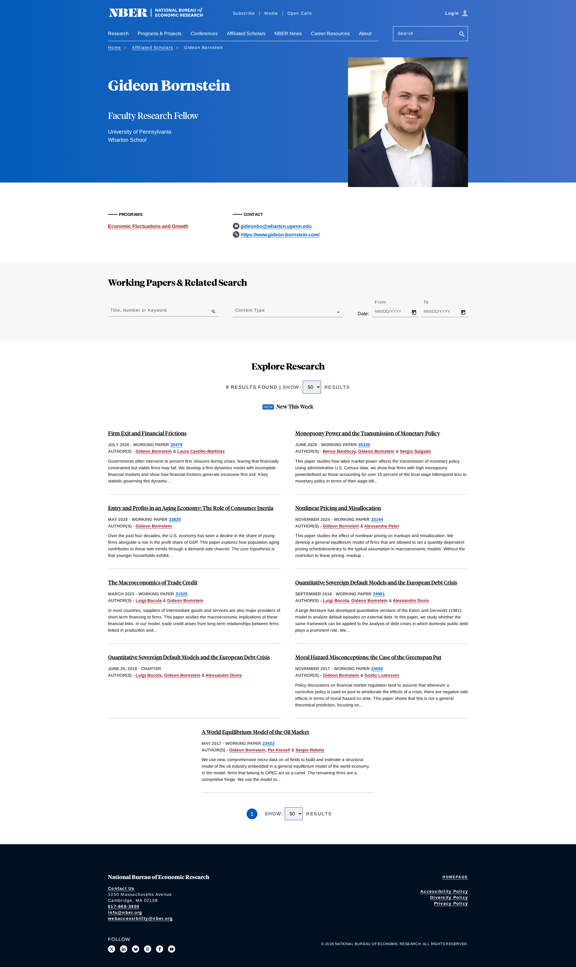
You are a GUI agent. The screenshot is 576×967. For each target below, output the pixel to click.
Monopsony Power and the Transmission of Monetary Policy (367, 433)
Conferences (204, 33)
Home (114, 47)
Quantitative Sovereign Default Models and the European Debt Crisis (376, 582)
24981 (379, 593)
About (365, 33)
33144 (377, 519)
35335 (364, 444)
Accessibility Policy (444, 891)
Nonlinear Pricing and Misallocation (338, 508)
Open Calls (299, 13)
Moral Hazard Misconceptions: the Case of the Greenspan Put (368, 657)
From (386, 302)
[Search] (462, 35)
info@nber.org (125, 912)
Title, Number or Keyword (138, 310)
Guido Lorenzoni (381, 675)
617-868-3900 (124, 906)
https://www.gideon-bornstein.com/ (280, 234)
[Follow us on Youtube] (171, 949)
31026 (182, 593)
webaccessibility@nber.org (140, 918)
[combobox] (236, 312)
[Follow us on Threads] (147, 949)
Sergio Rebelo (310, 750)
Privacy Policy (451, 903)
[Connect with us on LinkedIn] (123, 949)
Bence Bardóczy (339, 451)
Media (271, 13)
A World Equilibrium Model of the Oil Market (255, 732)
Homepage (455, 877)
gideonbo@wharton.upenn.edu (276, 226)
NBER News (288, 33)
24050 (377, 668)
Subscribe (244, 13)
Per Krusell (279, 750)
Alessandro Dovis (411, 600)
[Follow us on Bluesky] (135, 949)
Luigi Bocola (149, 600)
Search (405, 33)
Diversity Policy (449, 897)
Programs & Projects (160, 33)
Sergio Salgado (415, 451)
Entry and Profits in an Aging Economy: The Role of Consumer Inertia (190, 508)
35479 (176, 444)
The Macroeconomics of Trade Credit (152, 582)
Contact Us (121, 888)
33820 (175, 519)
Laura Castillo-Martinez (201, 451)
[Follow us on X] (111, 949)
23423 (268, 743)
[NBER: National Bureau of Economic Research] (161, 15)
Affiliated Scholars (246, 33)
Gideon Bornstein (154, 451)
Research (118, 33)
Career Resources (330, 33)
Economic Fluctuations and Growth (148, 226)
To (431, 302)
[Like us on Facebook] (159, 949)
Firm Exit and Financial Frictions (147, 433)
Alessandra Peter (381, 526)
